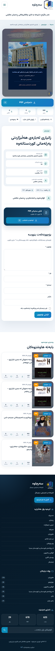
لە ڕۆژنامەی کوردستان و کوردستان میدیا (41, 548)
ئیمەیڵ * (48, 285)
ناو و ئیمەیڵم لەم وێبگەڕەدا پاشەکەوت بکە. (33, 308)
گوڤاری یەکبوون (49, 553)
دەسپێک (51, 515)
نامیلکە (51, 530)
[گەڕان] (5, 630)
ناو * (50, 273)
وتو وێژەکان (50, 543)
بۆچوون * (48, 247)
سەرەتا (52, 25)
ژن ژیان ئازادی (49, 539)
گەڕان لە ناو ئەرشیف (42, 500)
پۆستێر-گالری (49, 557)
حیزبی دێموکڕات (49, 525)
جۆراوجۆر (44, 25)
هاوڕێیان (51, 534)
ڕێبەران (51, 520)
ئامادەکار (51, 562)
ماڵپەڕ (49, 297)
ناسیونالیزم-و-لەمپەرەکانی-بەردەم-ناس (19, 417)
